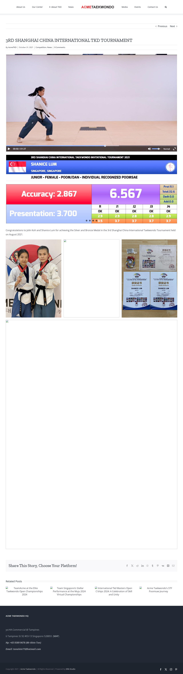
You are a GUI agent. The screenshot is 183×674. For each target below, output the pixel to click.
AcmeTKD (12, 47)
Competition (41, 47)
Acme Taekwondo (28, 669)
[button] (151, 7)
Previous (162, 26)
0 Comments (59, 47)
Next (172, 26)
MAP (56, 636)
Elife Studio (70, 669)
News (49, 47)
